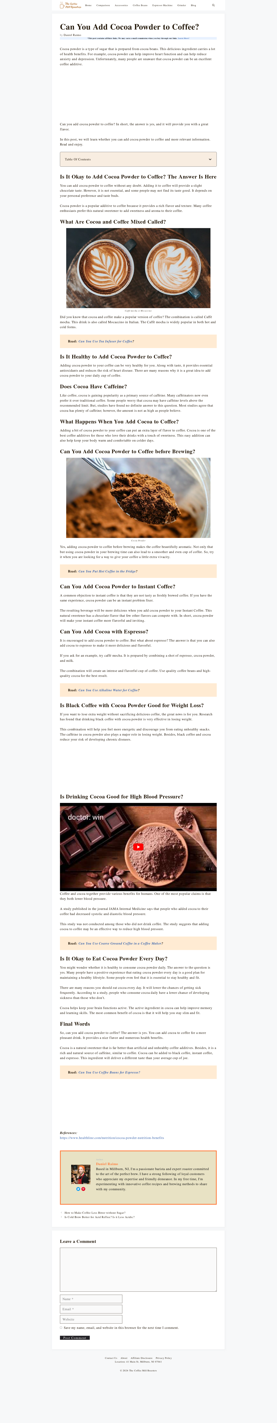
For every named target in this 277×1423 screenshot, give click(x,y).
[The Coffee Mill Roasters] (70, 5)
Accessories (121, 5)
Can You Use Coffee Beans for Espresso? (109, 1072)
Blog (193, 5)
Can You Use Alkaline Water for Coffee (108, 690)
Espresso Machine (162, 5)
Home (88, 5)
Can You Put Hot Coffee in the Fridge (107, 571)
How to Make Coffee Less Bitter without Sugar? (95, 1212)
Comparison (103, 5)
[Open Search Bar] (213, 5)
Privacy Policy (164, 1357)
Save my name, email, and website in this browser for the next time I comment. (121, 1327)
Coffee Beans (140, 5)
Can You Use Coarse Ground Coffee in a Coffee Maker (120, 943)
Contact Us (111, 1357)
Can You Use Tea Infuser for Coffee (105, 341)
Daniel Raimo (107, 1163)
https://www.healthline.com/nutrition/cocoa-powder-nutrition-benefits (112, 1137)
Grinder (181, 5)
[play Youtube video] (138, 847)
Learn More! (183, 38)
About (124, 1357)
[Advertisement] (138, 94)
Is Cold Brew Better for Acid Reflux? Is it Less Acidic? (100, 1217)
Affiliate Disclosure (142, 1357)
